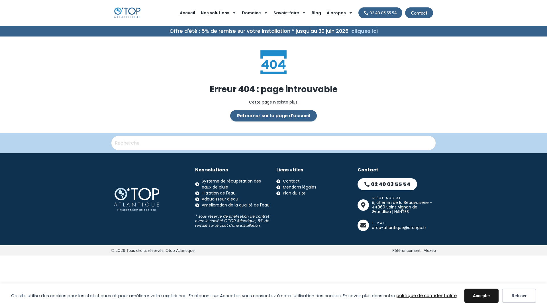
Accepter (481, 295)
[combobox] (273, 143)
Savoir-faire (286, 13)
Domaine (251, 13)
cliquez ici (364, 31)
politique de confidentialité (426, 296)
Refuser (519, 295)
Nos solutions (215, 13)
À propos (336, 13)
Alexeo (430, 250)
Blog (316, 13)
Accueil (187, 13)
